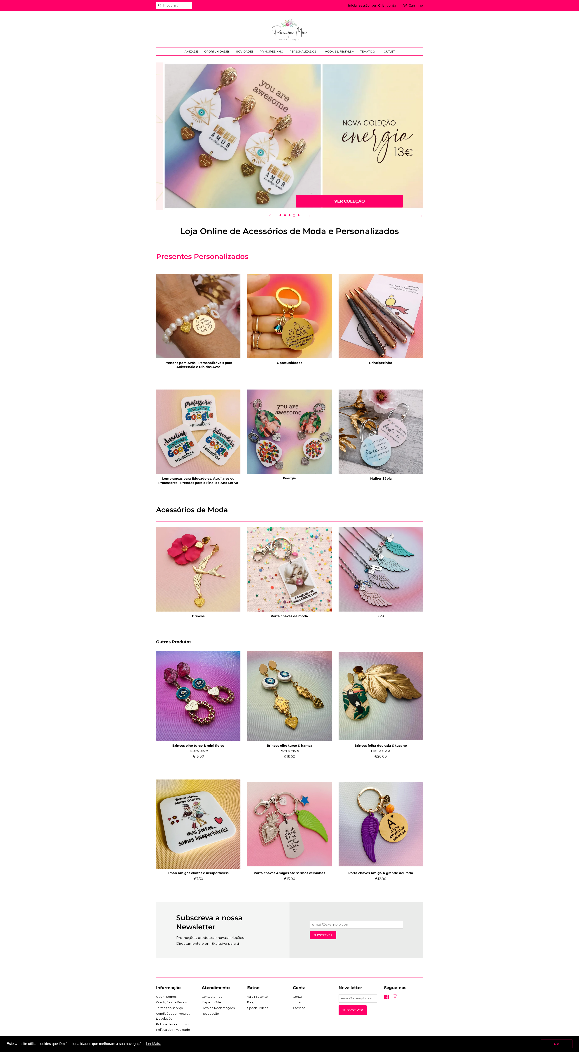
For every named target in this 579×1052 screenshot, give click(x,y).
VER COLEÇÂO (343, 200)
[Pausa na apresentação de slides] (421, 215)
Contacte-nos (212, 996)
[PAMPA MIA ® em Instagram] (394, 998)
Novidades (244, 51)
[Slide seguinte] (309, 215)
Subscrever (322, 935)
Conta (297, 996)
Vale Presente (257, 996)
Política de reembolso (172, 1024)
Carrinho (416, 5)
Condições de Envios (171, 1002)
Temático (368, 51)
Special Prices (257, 1008)
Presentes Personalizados (202, 256)
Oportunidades (217, 51)
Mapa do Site (211, 1002)
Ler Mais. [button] (153, 1044)
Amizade (191, 51)
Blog (250, 1002)
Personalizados (303, 51)
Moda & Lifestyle (338, 51)
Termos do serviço (169, 1008)
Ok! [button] (556, 1044)
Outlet (389, 51)
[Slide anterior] (270, 215)
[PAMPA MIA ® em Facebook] (386, 998)
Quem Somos (166, 996)
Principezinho (271, 51)
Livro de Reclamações (218, 1008)
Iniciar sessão (359, 5)
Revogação (210, 1013)
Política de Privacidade (173, 1029)
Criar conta (387, 5)
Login (297, 1002)
